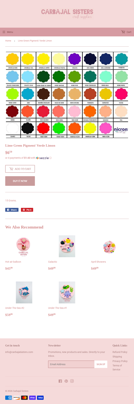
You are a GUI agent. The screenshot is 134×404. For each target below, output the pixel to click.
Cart (128, 32)
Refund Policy (120, 352)
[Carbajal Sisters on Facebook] (60, 381)
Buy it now (20, 181)
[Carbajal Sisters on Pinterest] (66, 381)
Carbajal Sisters (20, 391)
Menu (10, 32)
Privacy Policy (120, 361)
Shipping (117, 356)
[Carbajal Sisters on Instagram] (72, 381)
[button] (67, 158)
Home (8, 40)
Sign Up (101, 364)
